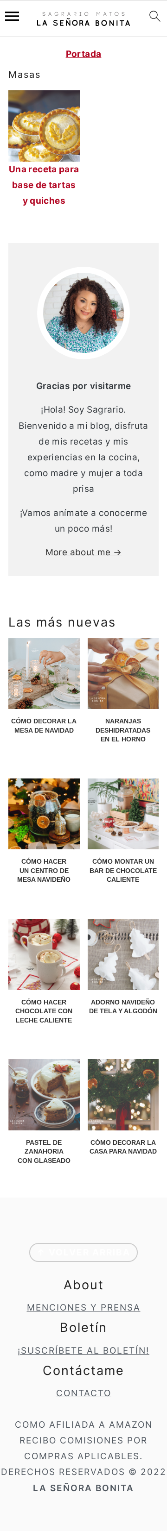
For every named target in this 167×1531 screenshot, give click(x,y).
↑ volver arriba (83, 1252)
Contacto (83, 1393)
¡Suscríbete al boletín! (83, 1350)
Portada (84, 54)
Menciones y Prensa (84, 1307)
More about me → (83, 552)
